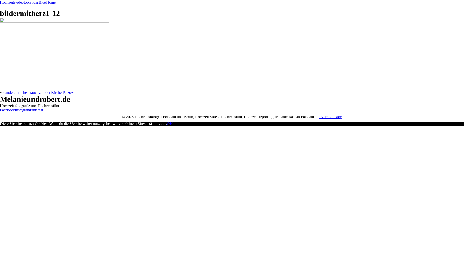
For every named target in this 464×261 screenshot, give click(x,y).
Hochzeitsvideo (12, 2)
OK (170, 124)
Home (51, 2)
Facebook (7, 110)
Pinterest (36, 110)
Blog (42, 2)
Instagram (22, 110)
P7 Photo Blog (330, 117)
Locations (31, 2)
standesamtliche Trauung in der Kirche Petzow (38, 92)
